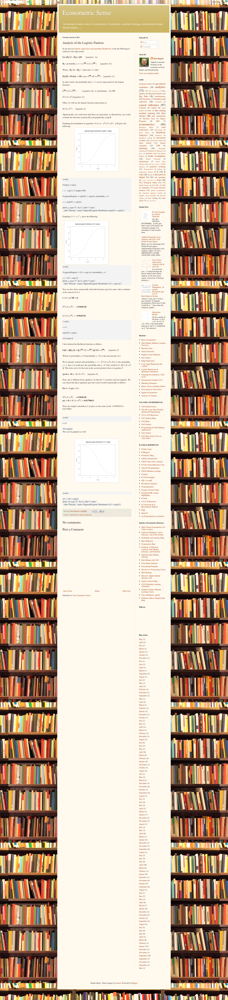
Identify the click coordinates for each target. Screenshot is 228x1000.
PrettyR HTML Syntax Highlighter (150, 494)
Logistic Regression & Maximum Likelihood (149, 370)
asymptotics (155, 91)
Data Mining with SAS (150, 560)
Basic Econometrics (148, 340)
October (142, 655)
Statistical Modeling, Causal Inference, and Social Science (152, 533)
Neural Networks (153, 159)
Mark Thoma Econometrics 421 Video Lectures (153, 528)
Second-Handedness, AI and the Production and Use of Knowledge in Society (152, 290)
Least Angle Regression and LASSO (151, 365)
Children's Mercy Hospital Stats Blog (153, 599)
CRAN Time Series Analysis (152, 461)
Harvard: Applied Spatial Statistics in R (150, 576)
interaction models (156, 140)
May (140, 639)
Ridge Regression (147, 360)
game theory (144, 132)
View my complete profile (149, 73)
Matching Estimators (149, 383)
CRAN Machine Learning (151, 471)
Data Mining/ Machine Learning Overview (153, 344)
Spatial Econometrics (149, 392)
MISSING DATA (152, 153)
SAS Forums (146, 424)
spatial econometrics (158, 190)
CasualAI (158, 102)
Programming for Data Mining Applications (152, 428)
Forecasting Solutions (149, 563)
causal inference (149, 105)
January (142, 652)
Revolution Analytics (149, 483)
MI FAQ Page (146, 572)
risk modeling (160, 177)
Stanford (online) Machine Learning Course (151, 590)
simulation (145, 187)
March (141, 648)
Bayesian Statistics (156, 93)
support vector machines (147, 195)
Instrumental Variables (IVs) (152, 380)
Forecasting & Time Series (151, 389)
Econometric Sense (87, 12)
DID (157, 121)
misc (140, 153)
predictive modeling (157, 166)
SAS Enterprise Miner (148, 182)
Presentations (148, 169)
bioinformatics (160, 96)
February (142, 689)
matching (143, 148)
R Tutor (144, 498)
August (141, 677)
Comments (146, 46)
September (143, 673)
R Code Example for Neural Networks (158, 214)
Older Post (126, 591)
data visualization (158, 116)
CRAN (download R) (149, 458)
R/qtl (143, 510)
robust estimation (147, 180)
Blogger (134, 983)
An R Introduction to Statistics (152, 516)
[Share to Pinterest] (103, 511)
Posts (144, 42)
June (140, 664)
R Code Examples (148, 477)
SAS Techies (146, 433)
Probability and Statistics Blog (152, 538)
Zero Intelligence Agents (150, 595)
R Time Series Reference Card (152, 464)
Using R (144, 474)
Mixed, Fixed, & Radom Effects (153, 386)
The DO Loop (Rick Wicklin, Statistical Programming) (152, 410)
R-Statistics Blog (147, 455)
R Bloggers (145, 452)
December (143, 692)
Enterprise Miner (146, 127)
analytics (160, 87)
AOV (146, 91)
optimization (143, 161)
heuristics (158, 135)
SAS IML (155, 185)
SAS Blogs (145, 421)
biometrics (147, 99)
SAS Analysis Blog (148, 418)
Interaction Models (156, 313)
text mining (153, 198)
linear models (145, 143)
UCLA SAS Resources (149, 415)
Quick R (144, 513)
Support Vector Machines (150, 354)
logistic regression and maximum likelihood (93, 48)
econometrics (73, 515)
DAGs (149, 111)
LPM (158, 145)
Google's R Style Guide (150, 490)
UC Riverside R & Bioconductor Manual (149, 505)
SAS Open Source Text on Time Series (151, 437)
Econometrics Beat (148, 544)
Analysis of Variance (149, 395)
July (140, 645)
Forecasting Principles (149, 566)
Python (160, 169)
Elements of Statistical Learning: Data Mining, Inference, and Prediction (150, 549)
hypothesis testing (145, 138)
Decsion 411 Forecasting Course (153, 569)
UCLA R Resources (148, 501)
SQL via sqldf (146, 480)
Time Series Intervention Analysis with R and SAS (158, 263)
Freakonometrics (147, 486)
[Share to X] (98, 511)
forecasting (158, 130)
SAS (159, 179)
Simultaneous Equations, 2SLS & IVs (153, 375)
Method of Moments (156, 151)
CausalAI (142, 107)
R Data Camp (146, 449)
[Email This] (93, 511)
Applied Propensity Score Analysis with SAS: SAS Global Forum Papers (151, 239)
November (143, 658)
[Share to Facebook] (100, 511)
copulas (154, 107)
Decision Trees (149, 118)
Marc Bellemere (147, 541)
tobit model (149, 201)
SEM (163, 185)
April (141, 642)
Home (97, 591)
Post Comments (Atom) (82, 595)
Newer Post (67, 591)
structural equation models (152, 193)
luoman (118, 983)
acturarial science (145, 84)
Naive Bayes (146, 357)
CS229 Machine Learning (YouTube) (151, 585)
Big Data (143, 96)
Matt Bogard (158, 58)
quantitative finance (146, 172)
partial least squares (154, 164)
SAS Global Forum (148, 406)
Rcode (150, 175)
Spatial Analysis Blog (149, 581)
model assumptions (156, 155)
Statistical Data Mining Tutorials (150, 556)
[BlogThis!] (95, 511)
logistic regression (85, 515)
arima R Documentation (150, 468)
